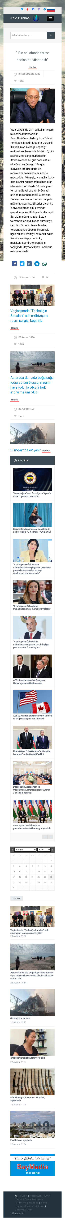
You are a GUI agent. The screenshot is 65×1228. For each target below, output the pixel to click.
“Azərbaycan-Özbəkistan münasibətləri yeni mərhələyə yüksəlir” (32, 607)
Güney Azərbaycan (34, 1199)
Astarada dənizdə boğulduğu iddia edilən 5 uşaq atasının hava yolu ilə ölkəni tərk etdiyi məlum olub (32, 385)
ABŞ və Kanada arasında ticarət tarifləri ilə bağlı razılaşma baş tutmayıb (32, 717)
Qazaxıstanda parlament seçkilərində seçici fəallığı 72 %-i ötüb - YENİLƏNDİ (32, 530)
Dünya (47, 1196)
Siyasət (23, 1196)
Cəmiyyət (20, 1210)
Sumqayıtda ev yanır (25, 450)
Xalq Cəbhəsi (20, 18)
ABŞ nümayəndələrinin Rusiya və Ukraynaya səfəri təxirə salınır (29, 681)
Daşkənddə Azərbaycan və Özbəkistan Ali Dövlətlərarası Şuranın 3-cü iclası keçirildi (31, 790)
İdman (44, 1203)
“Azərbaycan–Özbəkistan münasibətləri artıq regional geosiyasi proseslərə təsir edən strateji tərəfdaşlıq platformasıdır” (32, 569)
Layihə (19, 1206)
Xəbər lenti (23, 460)
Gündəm (40, 1206)
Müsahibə (33, 1203)
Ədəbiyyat (29, 1206)
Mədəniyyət (21, 1203)
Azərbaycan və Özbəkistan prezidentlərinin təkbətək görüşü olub (32, 827)
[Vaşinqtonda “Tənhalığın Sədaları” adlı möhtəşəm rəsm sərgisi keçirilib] (32, 296)
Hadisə (32, 67)
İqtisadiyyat (35, 1196)
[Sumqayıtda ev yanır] (32, 434)
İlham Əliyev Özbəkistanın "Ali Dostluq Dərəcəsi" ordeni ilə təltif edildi (32, 753)
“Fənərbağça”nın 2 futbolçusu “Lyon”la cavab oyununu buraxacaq (32, 495)
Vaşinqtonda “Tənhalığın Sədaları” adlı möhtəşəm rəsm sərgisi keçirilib (29, 316)
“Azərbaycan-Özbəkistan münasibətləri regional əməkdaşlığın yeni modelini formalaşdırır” (31, 644)
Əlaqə (29, 1210)
